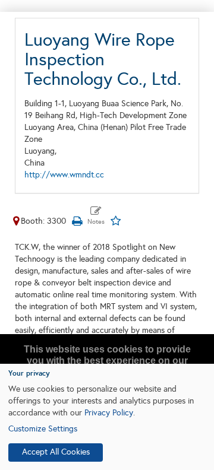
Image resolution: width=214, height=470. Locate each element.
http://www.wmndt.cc (64, 175)
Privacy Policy (108, 413)
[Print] (76, 221)
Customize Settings (42, 429)
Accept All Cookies (56, 452)
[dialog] (107, 417)
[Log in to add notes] (96, 216)
